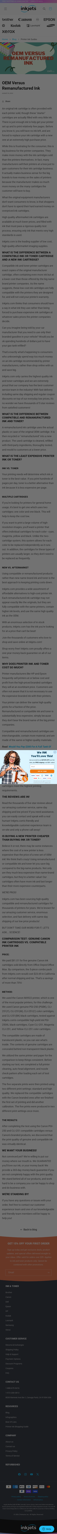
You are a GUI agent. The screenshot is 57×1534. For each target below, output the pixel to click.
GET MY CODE (42, 771)
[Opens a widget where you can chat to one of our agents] (46, 1529)
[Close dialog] (55, 752)
